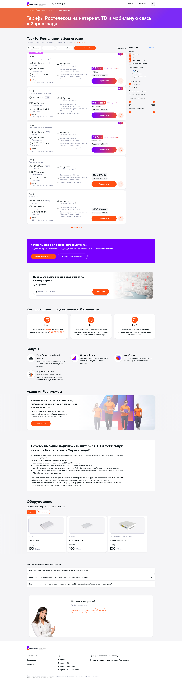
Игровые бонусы (138, 94)
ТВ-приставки (43, 512)
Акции (137, 71)
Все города (31, 660)
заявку (48, 329)
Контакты (142, 4)
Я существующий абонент (72, 256)
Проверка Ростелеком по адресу (104, 656)
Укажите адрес (80, 42)
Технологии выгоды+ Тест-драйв (40, 128)
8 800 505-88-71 (57, 332)
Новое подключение (43, 256)
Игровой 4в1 (33, 197)
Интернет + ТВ (48, 48)
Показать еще (76, 228)
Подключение (77, 610)
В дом (134, 87)
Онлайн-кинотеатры (139, 63)
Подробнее (41, 423)
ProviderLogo (37, 4)
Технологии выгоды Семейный (40, 93)
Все (29, 48)
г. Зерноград (41, 285)
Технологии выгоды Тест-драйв (40, 59)
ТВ (133, 57)
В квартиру (136, 84)
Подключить (104, 81)
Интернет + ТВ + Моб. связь (85, 48)
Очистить (152, 47)
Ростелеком (31, 10)
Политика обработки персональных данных (39, 678)
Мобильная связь (138, 60)
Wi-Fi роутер (137, 74)
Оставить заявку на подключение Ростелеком (109, 660)
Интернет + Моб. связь (64, 48)
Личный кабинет (33, 656)
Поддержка (90, 610)
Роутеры (31, 512)
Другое (101, 610)
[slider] (130, 102)
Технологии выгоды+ (36, 162)
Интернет (36, 48)
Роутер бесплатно (139, 77)
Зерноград (41, 10)
